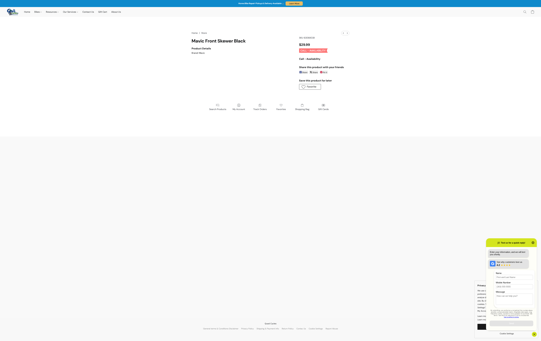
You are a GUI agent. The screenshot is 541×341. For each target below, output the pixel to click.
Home (27, 11)
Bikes (37, 11)
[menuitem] (343, 33)
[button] (294, 3)
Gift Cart (102, 11)
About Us (116, 11)
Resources (51, 11)
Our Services (70, 11)
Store (204, 33)
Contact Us (88, 11)
